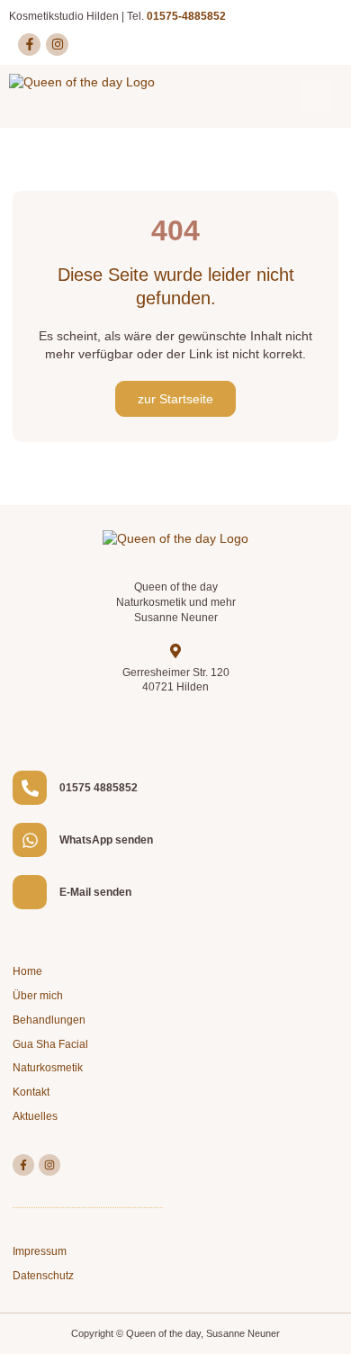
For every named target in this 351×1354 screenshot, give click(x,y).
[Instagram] (57, 44)
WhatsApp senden (106, 840)
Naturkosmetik (48, 1067)
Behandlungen (49, 1020)
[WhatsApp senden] (30, 840)
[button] (316, 96)
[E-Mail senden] (30, 892)
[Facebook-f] (29, 44)
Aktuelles (35, 1116)
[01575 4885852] (30, 788)
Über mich (38, 995)
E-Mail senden (95, 892)
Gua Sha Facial (50, 1044)
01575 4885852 (98, 787)
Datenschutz (43, 1275)
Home (27, 971)
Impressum (40, 1251)
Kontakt (31, 1092)
